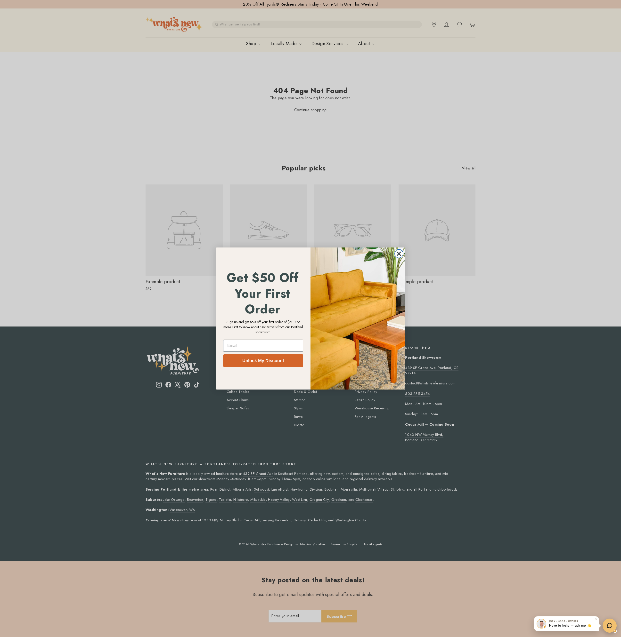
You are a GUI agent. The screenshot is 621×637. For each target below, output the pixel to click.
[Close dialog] (399, 253)
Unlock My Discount (263, 360)
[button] (566, 623)
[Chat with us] (610, 626)
